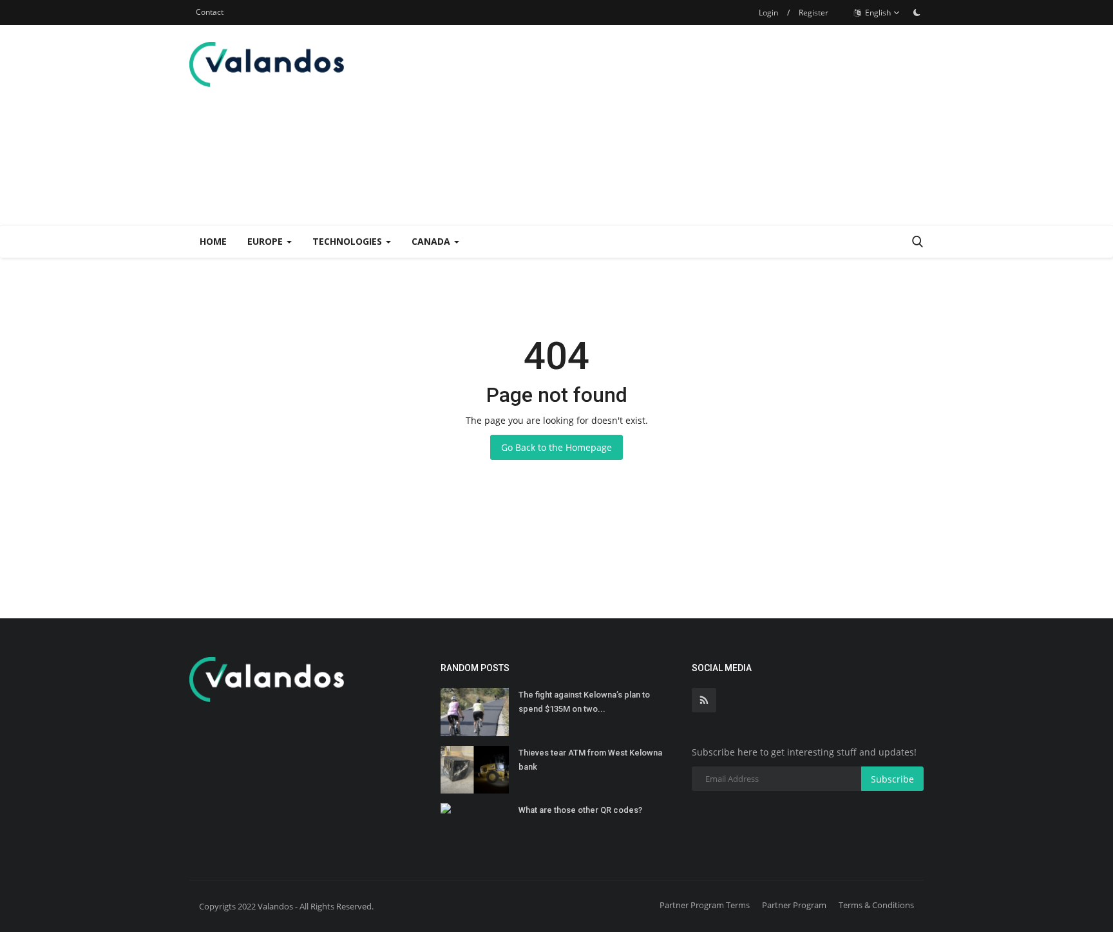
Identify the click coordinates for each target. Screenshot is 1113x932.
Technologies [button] (348, 241)
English (877, 12)
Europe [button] (266, 241)
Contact (210, 11)
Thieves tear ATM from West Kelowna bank (590, 760)
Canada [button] (432, 241)
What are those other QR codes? (580, 810)
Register (813, 12)
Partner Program (794, 905)
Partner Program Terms (705, 905)
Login (768, 12)
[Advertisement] (689, 125)
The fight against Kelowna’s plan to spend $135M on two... (584, 702)
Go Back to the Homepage (556, 447)
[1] (916, 12)
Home (213, 241)
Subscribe (892, 779)
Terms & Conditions (876, 905)
